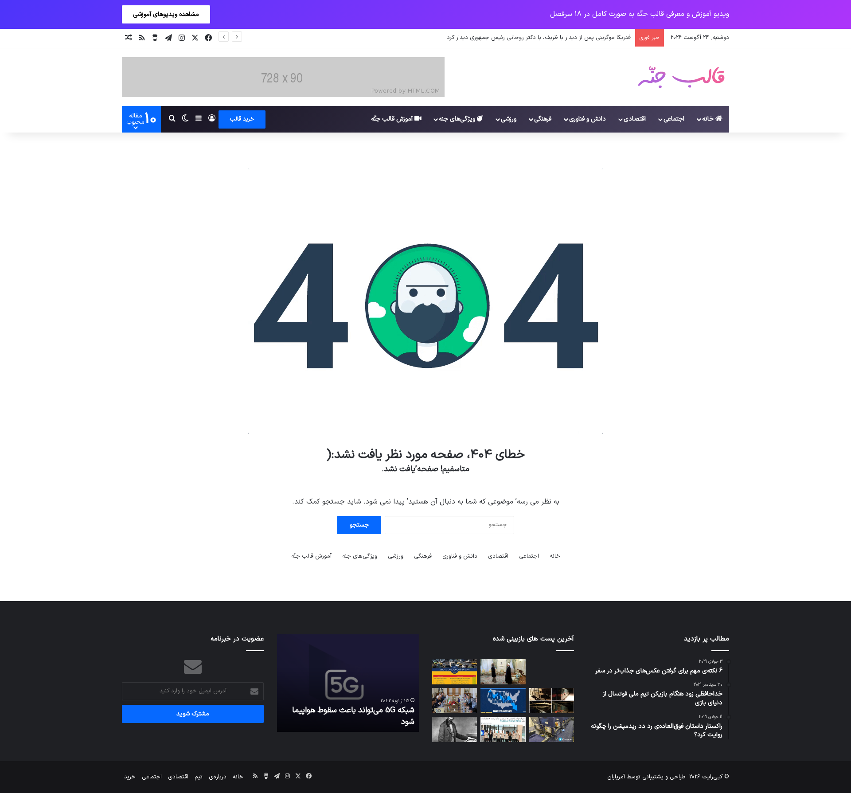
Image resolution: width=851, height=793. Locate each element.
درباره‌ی (217, 777)
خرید (130, 777)
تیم (199, 777)
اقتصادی (635, 119)
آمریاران (616, 777)
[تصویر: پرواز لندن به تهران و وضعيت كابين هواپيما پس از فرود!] (551, 729)
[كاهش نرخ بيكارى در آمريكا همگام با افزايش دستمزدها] (502, 700)
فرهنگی (542, 119)
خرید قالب (242, 119)
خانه (708, 119)
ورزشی (508, 119)
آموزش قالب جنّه (392, 119)
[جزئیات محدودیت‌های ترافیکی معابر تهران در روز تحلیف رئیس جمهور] (454, 671)
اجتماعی (674, 119)
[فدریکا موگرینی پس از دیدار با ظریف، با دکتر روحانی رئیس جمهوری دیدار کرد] (502, 671)
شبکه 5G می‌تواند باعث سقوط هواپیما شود (353, 715)
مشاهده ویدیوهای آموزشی (166, 14)
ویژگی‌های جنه (458, 119)
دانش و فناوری (587, 119)
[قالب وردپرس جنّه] (681, 77)
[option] (348, 683)
